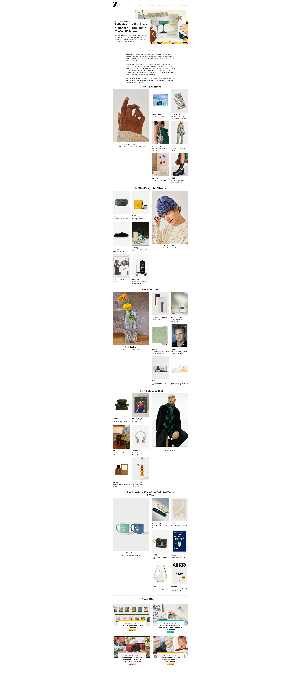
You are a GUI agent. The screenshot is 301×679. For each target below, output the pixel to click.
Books (166, 5)
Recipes (160, 5)
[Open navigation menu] (120, 2)
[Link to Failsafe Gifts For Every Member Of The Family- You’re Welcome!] (132, 615)
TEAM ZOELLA (128, 623)
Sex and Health (174, 5)
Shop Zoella (184, 5)
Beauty (146, 5)
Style (139, 5)
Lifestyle (152, 5)
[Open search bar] (120, 5)
